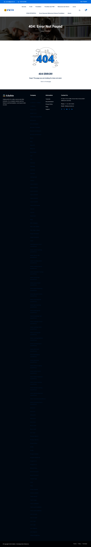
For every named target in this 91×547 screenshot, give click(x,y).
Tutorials (48, 99)
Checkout (32, 163)
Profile (31, 447)
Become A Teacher (35, 127)
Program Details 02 (35, 457)
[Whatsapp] (69, 109)
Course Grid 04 (34, 194)
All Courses (33, 120)
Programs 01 (33, 461)
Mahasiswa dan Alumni (63, 6)
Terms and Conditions (35, 507)
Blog (31, 141)
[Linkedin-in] (72, 109)
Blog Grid (32, 145)
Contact (32, 180)
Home (42, 31)
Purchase (85, 543)
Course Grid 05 (34, 198)
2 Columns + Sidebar (35, 102)
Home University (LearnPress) (38, 398)
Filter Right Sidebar (35, 230)
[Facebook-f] (61, 109)
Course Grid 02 (34, 187)
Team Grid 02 (33, 496)
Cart (31, 155)
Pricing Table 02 (34, 439)
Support (48, 109)
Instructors (33, 415)
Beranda (24, 6)
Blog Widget (33, 152)
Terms (74, 543)
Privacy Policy (33, 443)
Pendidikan (38, 6)
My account (33, 425)
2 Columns (33, 99)
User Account (33, 514)
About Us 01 (33, 109)
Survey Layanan (34, 493)
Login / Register (83, 1)
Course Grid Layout (35, 205)
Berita (31, 138)
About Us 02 (33, 113)
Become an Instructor (35, 131)
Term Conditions (34, 503)
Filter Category (34, 223)
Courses (32, 209)
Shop (31, 482)
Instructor (32, 408)
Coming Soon (33, 177)
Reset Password (34, 471)
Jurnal (74, 6)
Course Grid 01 (34, 184)
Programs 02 (33, 464)
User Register (33, 528)
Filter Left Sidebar (34, 226)
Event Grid (32, 216)
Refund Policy (33, 468)
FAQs (31, 219)
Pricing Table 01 (34, 436)
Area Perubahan (34, 124)
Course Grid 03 (34, 191)
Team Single (33, 500)
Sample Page (33, 478)
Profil (30, 6)
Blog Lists (32, 148)
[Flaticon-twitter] (64, 109)
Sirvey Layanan (34, 489)
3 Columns (33, 106)
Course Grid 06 (34, 201)
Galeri (31, 240)
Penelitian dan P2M (49, 6)
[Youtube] (66, 109)
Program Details (34, 454)
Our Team (32, 432)
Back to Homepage (46, 81)
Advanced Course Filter (36, 116)
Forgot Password (34, 233)
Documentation (50, 101)
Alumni (69, 13)
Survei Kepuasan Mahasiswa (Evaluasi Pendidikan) (51, 13)
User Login (33, 521)
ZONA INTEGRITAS (31, 13)
